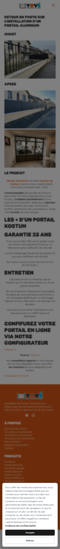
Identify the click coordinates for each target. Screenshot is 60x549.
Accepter (30, 532)
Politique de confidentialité (20, 525)
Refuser (30, 540)
